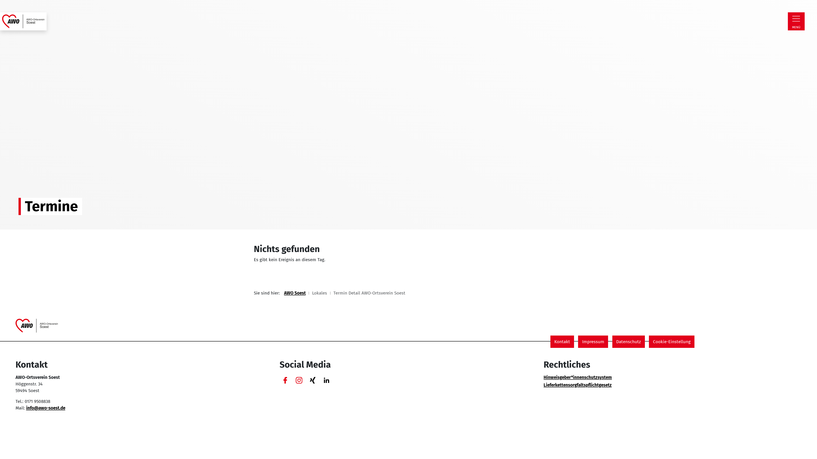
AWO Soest (295, 293)
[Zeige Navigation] (796, 18)
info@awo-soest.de (45, 408)
